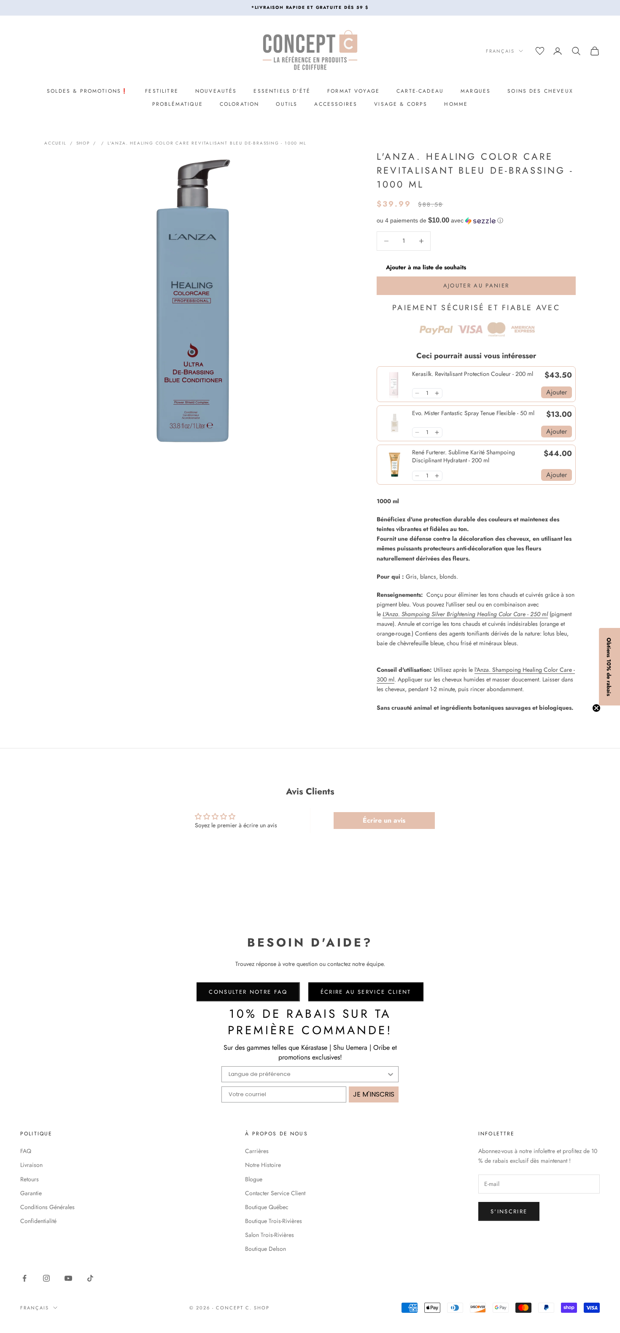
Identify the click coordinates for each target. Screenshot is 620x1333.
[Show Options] (390, 1074)
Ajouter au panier (476, 286)
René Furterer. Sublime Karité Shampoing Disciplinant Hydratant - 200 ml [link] (463, 456)
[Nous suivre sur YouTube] (68, 1278)
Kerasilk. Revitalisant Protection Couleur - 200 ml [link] (472, 374)
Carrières (257, 1151)
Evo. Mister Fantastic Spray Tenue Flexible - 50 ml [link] (473, 413)
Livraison (31, 1165)
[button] (476, 221)
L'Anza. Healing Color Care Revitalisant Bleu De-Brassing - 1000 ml (207, 143)
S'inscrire (509, 1211)
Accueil (55, 143)
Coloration (239, 104)
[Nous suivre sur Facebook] (24, 1278)
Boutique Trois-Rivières (273, 1221)
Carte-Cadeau (420, 91)
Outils (286, 104)
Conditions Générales (47, 1207)
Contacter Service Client (275, 1193)
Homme (456, 104)
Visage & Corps (400, 104)
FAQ (25, 1151)
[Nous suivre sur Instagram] (46, 1278)
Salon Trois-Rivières (269, 1235)
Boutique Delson (265, 1248)
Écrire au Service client (366, 992)
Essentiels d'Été (281, 91)
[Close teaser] (596, 708)
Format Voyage (353, 91)
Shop (83, 143)
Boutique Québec (266, 1207)
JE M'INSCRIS (373, 1094)
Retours (29, 1179)
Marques (476, 91)
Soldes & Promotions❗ (87, 91)
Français (500, 51)
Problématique (177, 104)
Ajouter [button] (556, 392)
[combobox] (307, 1074)
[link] (394, 384)
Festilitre (161, 91)
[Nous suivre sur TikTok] (90, 1278)
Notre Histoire (263, 1165)
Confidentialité (38, 1221)
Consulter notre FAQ (248, 992)
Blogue (253, 1179)
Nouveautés (216, 91)
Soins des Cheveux (540, 91)
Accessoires (335, 104)
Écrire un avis (384, 820)
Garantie (31, 1193)
